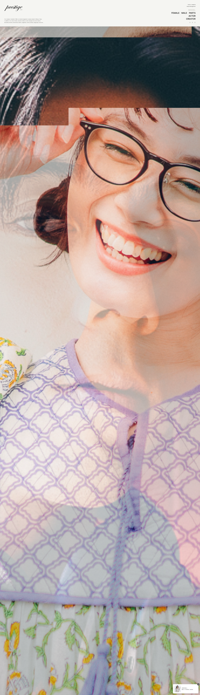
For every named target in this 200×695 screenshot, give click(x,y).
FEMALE (175, 13)
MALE (184, 13)
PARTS (192, 13)
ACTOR (192, 16)
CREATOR (191, 19)
